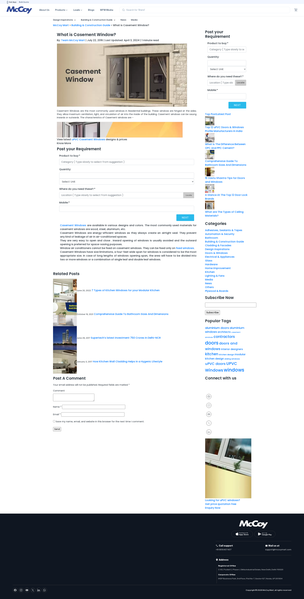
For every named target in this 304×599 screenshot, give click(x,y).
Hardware (211, 264)
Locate (189, 195)
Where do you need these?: (77, 189)
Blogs (91, 10)
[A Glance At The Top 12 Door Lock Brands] (209, 188)
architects (224, 332)
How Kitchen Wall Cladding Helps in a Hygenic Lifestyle (127, 361)
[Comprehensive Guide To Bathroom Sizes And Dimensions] (209, 154)
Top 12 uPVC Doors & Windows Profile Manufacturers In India (224, 129)
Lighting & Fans (215, 276)
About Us (44, 10)
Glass (208, 260)
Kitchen (210, 272)
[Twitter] (208, 423)
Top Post (210, 114)
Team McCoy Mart (73, 40)
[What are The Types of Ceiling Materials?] (209, 205)
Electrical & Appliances (219, 257)
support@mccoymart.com (278, 549)
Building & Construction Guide (96, 19)
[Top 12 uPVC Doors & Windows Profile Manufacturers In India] (209, 120)
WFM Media (106, 10)
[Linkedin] (208, 432)
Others (209, 287)
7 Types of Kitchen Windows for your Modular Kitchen (126, 290)
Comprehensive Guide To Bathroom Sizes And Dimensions (131, 314)
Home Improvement (218, 268)
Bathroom (211, 238)
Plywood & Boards (216, 291)
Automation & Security (219, 234)
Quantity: (65, 169)
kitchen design (226, 354)
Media (134, 19)
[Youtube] (208, 414)
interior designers (232, 349)
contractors (224, 336)
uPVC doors (215, 363)
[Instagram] (208, 405)
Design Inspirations (63, 19)
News (123, 19)
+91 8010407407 (223, 549)
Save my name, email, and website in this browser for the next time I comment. (100, 421)
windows (234, 370)
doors (211, 343)
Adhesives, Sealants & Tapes (223, 230)
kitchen (211, 354)
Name (57, 406)
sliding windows (232, 359)
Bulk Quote (24, 2)
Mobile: (64, 202)
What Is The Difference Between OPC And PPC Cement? (225, 146)
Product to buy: (69, 156)
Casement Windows (73, 225)
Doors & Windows (216, 253)
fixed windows (185, 248)
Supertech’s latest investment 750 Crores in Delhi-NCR (126, 338)
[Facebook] (208, 396)
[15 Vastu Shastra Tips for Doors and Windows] (209, 171)
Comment (59, 390)
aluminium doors (217, 328)
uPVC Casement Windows (88, 139)
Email (57, 414)
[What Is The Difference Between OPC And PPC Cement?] (209, 137)
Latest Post (223, 114)
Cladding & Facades (218, 245)
